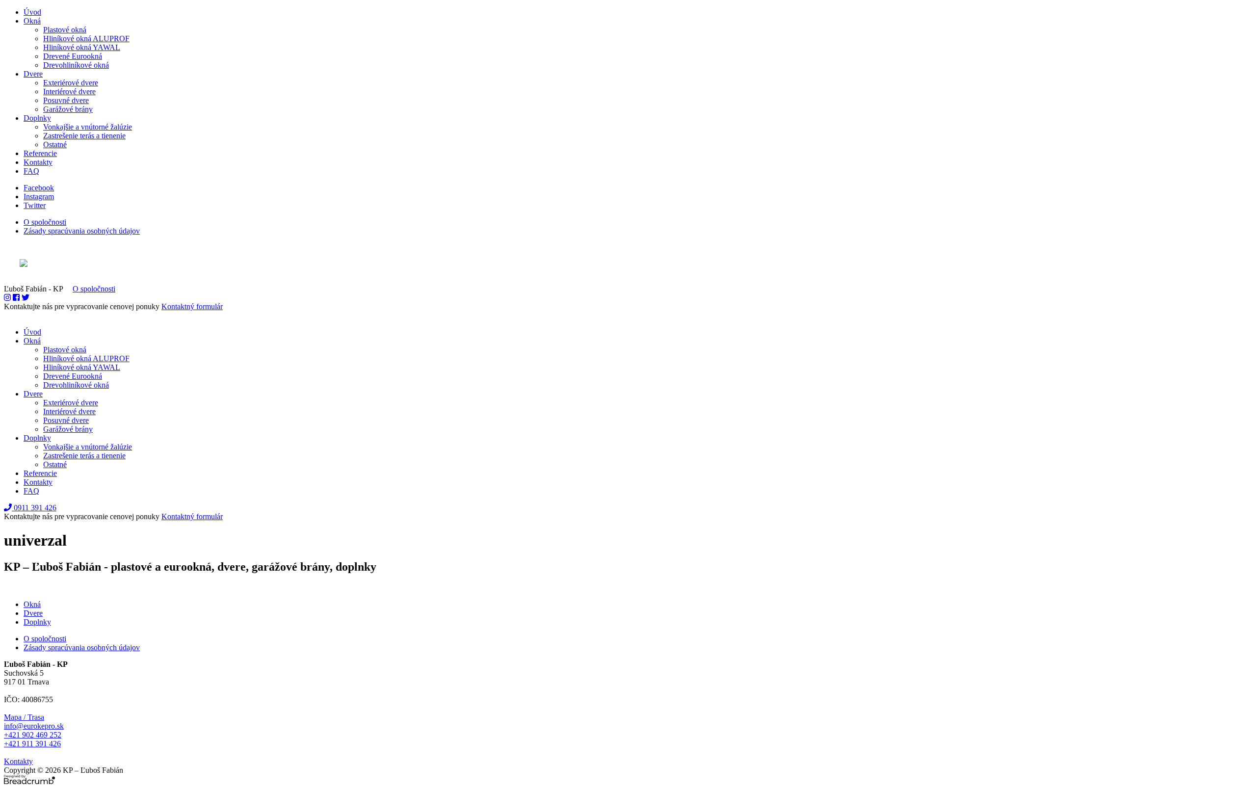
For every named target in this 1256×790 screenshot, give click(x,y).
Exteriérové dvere (70, 83)
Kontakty (38, 162)
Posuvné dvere (66, 100)
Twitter (35, 205)
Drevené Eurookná (72, 56)
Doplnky (37, 118)
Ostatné (55, 144)
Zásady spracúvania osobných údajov (82, 231)
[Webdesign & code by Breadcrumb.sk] (628, 264)
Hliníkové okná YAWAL (81, 47)
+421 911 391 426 (32, 743)
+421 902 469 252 (32, 735)
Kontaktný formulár (192, 306)
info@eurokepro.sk (34, 726)
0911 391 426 (34, 507)
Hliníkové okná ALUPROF (86, 38)
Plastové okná (64, 30)
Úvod (32, 12)
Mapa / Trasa (24, 717)
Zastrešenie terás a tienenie (84, 136)
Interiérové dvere (69, 91)
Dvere (33, 74)
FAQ (31, 171)
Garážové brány (68, 109)
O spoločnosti (45, 222)
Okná (32, 21)
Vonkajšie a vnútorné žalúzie (87, 127)
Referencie (40, 153)
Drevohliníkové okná (76, 65)
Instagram (39, 196)
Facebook (39, 188)
